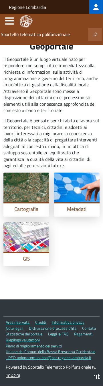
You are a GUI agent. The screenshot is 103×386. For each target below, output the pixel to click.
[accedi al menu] (9, 20)
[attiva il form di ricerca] (95, 34)
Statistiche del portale (24, 334)
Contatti (89, 328)
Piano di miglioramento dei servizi (34, 346)
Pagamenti (83, 334)
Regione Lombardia (27, 7)
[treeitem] (96, 7)
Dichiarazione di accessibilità (52, 328)
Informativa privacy (68, 322)
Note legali (14, 328)
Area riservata (17, 322)
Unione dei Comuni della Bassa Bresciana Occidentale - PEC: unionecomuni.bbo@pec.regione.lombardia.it (50, 355)
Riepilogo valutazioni (23, 340)
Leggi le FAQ (58, 334)
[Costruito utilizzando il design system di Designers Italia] (97, 377)
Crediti (40, 322)
